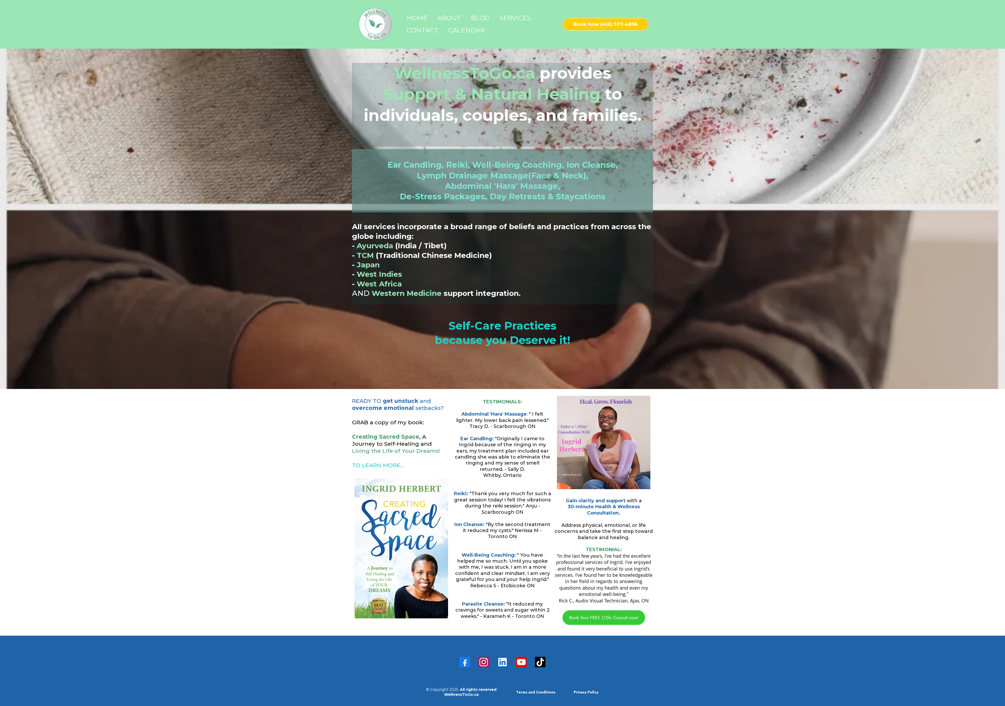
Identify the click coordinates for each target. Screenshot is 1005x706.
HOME (417, 18)
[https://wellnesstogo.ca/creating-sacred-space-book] (401, 548)
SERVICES (515, 18)
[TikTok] (540, 662)
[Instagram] (483, 662)
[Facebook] (464, 662)
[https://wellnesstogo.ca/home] (375, 24)
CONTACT (422, 30)
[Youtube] (521, 662)
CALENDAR (466, 30)
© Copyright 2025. (461, 692)
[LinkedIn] (502, 662)
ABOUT (449, 18)
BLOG (480, 18)
